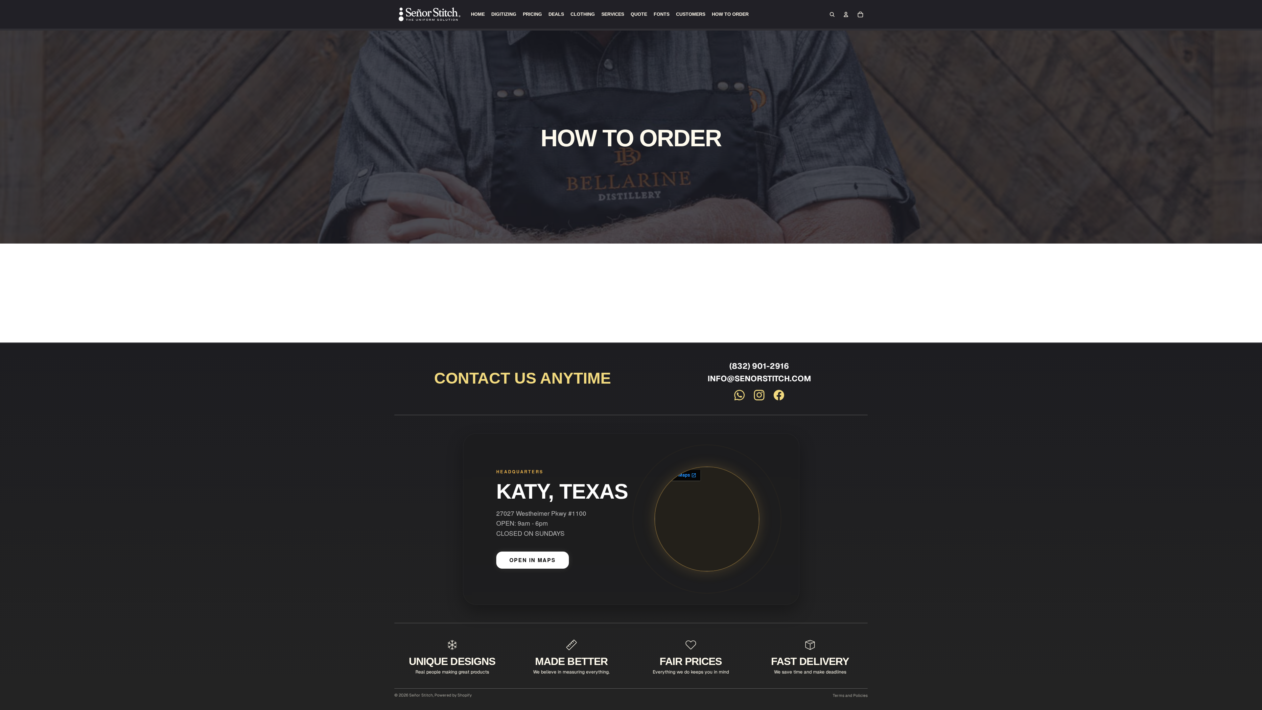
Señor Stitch (421, 695)
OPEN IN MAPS (532, 560)
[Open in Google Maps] (707, 519)
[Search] (832, 14)
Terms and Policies (850, 695)
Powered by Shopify (453, 695)
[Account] (846, 14)
